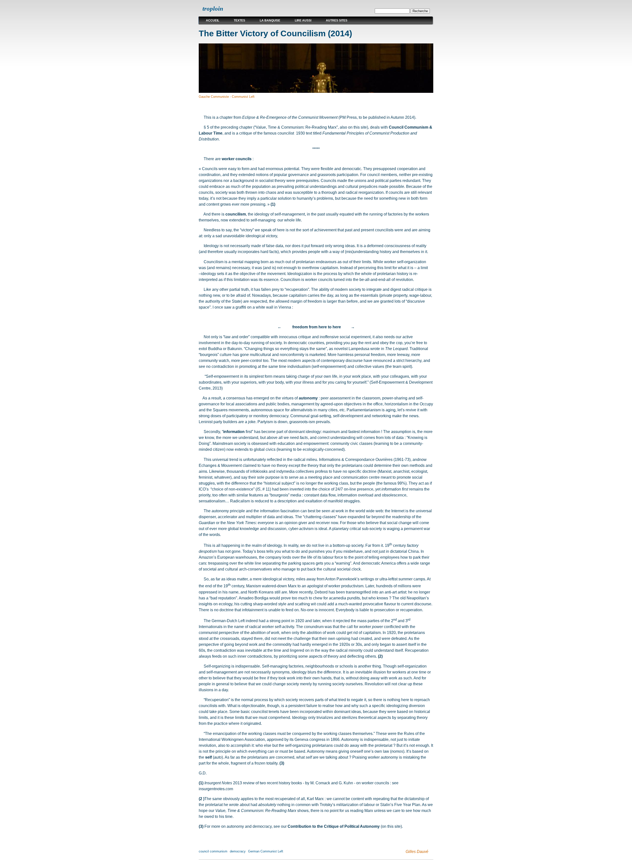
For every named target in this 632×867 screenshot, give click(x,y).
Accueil (212, 20)
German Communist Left (265, 851)
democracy (238, 851)
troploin (212, 8)
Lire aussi (303, 20)
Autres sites (336, 20)
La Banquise (270, 20)
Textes (239, 20)
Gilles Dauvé (417, 851)
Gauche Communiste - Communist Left (227, 97)
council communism (213, 851)
